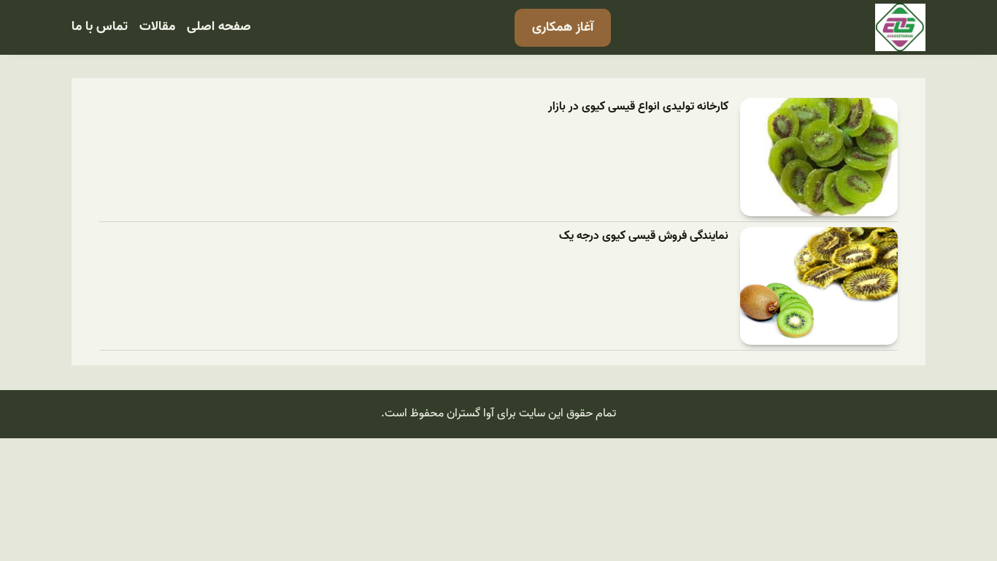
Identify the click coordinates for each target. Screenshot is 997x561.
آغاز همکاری (562, 27)
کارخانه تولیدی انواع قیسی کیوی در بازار (638, 107)
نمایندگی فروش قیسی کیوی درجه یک (643, 236)
